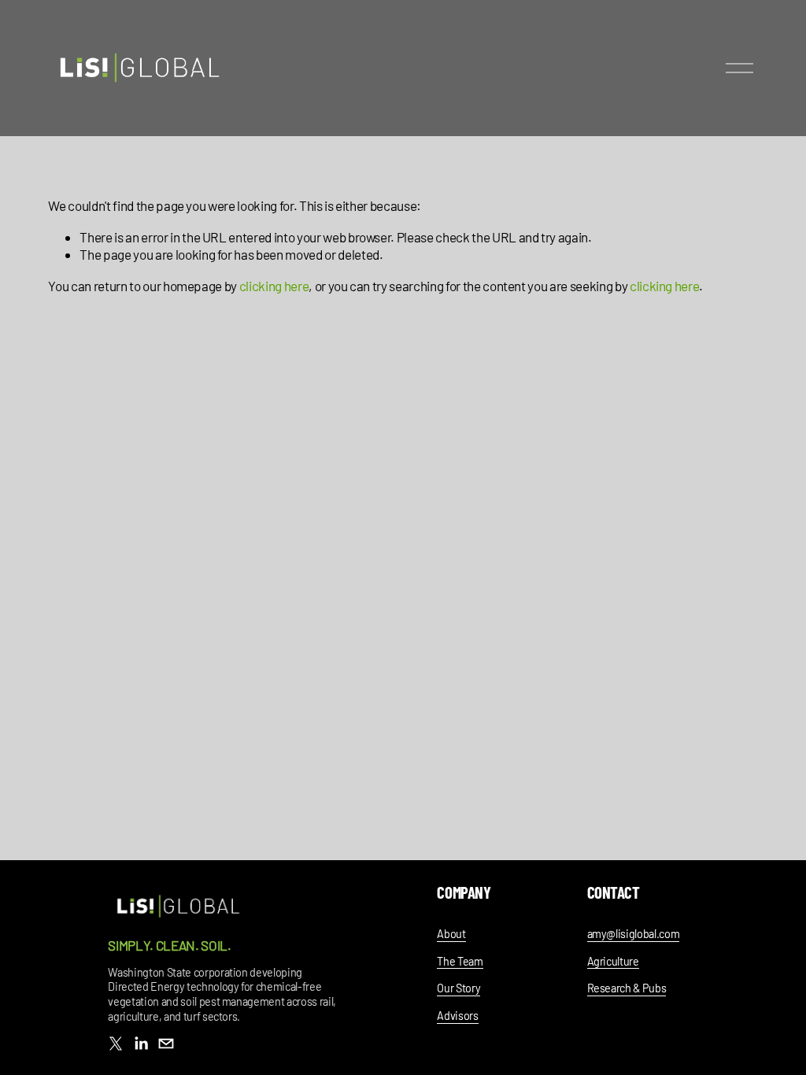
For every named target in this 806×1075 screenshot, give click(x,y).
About (451, 933)
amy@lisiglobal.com (633, 933)
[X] (116, 1043)
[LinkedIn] (141, 1043)
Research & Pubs (627, 988)
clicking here (274, 286)
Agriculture (613, 961)
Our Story (458, 988)
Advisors (457, 1015)
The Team (459, 961)
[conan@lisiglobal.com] (166, 1043)
